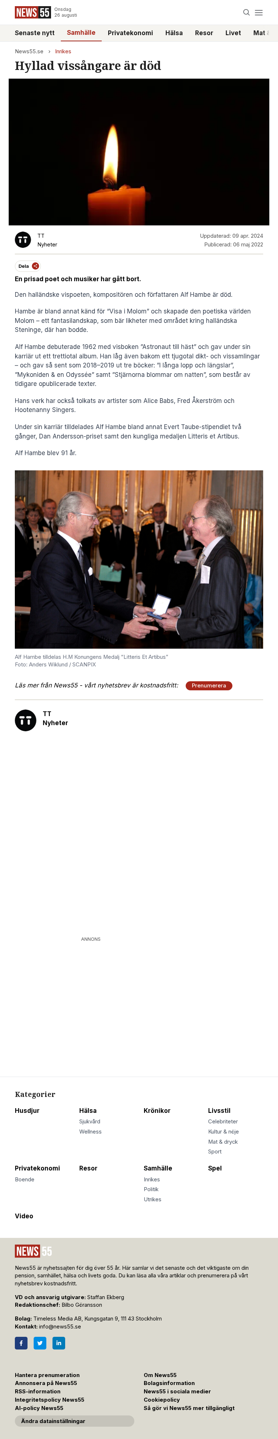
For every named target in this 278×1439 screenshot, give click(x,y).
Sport (215, 1151)
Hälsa (174, 33)
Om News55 (160, 1375)
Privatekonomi (130, 33)
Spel (215, 1168)
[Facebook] (21, 1343)
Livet (233, 33)
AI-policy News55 (39, 1408)
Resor (204, 33)
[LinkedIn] (58, 1343)
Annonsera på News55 (46, 1383)
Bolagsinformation (169, 1383)
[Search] (246, 12)
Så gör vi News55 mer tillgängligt (190, 1408)
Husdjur (27, 1110)
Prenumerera (209, 685)
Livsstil (219, 1110)
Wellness (90, 1131)
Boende (24, 1179)
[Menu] (258, 12)
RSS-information (37, 1391)
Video (24, 1216)
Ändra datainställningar (53, 1421)
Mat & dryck (223, 1142)
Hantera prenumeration (47, 1375)
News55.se (29, 51)
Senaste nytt (35, 33)
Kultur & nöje (223, 1131)
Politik (151, 1189)
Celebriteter (223, 1121)
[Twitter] (40, 1343)
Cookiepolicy (162, 1400)
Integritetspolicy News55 (49, 1400)
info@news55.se (60, 1326)
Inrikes (63, 51)
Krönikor (157, 1110)
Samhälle (81, 32)
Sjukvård (89, 1121)
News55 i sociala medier (177, 1391)
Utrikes (152, 1199)
